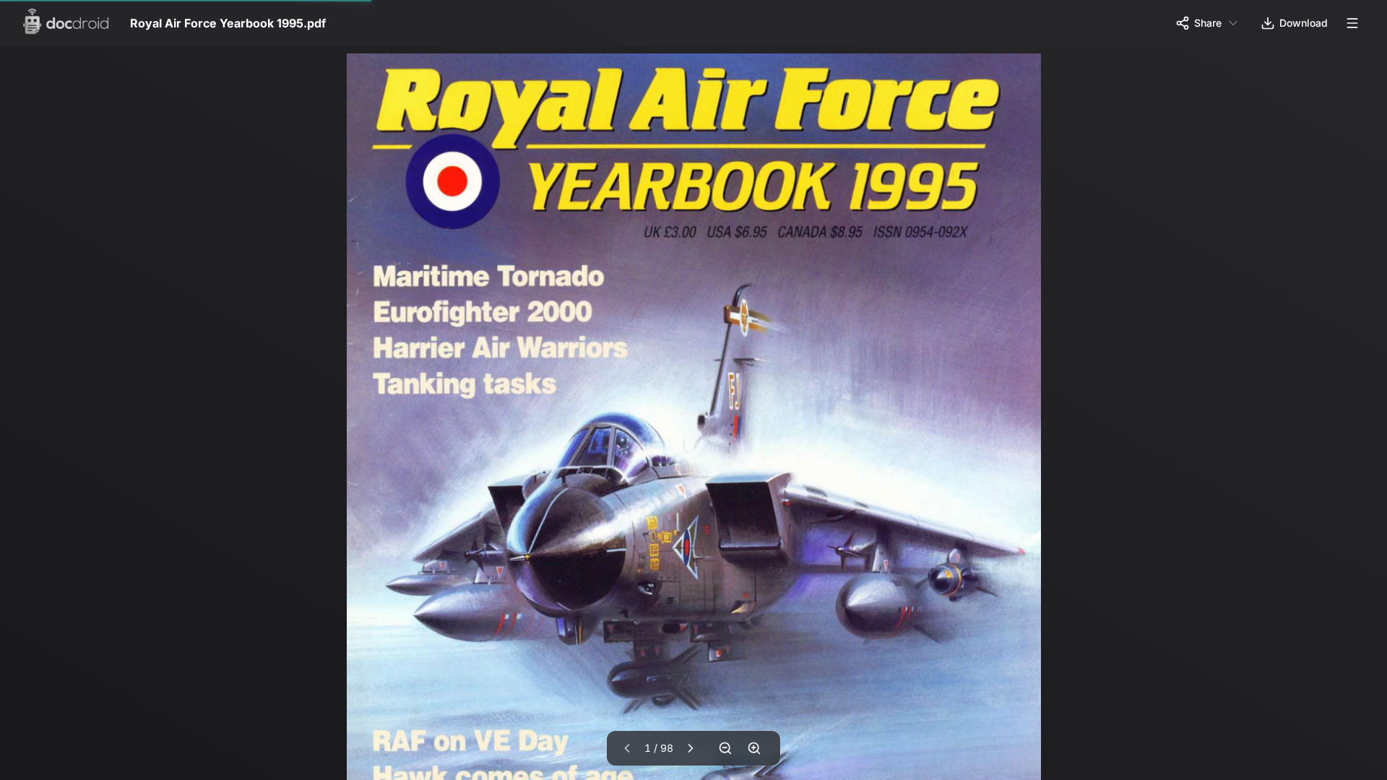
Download (1303, 23)
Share (1208, 23)
